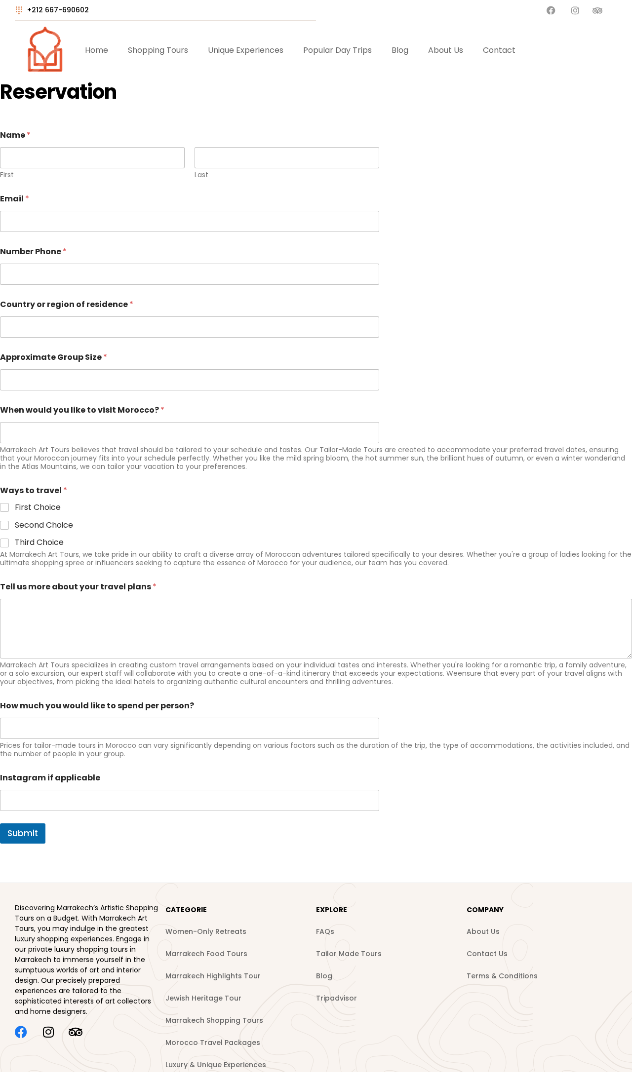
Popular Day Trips (337, 50)
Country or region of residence (66, 304)
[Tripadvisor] (75, 1032)
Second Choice (44, 525)
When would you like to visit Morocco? (82, 410)
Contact (499, 50)
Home (96, 50)
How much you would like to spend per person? (97, 705)
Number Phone (33, 251)
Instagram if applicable (50, 777)
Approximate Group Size (53, 357)
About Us (445, 50)
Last (201, 175)
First (7, 175)
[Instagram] (48, 1032)
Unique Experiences (245, 50)
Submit (22, 833)
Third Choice (39, 543)
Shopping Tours (158, 50)
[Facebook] (21, 1032)
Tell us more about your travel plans (78, 586)
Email (14, 198)
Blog (400, 50)
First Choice (38, 507)
